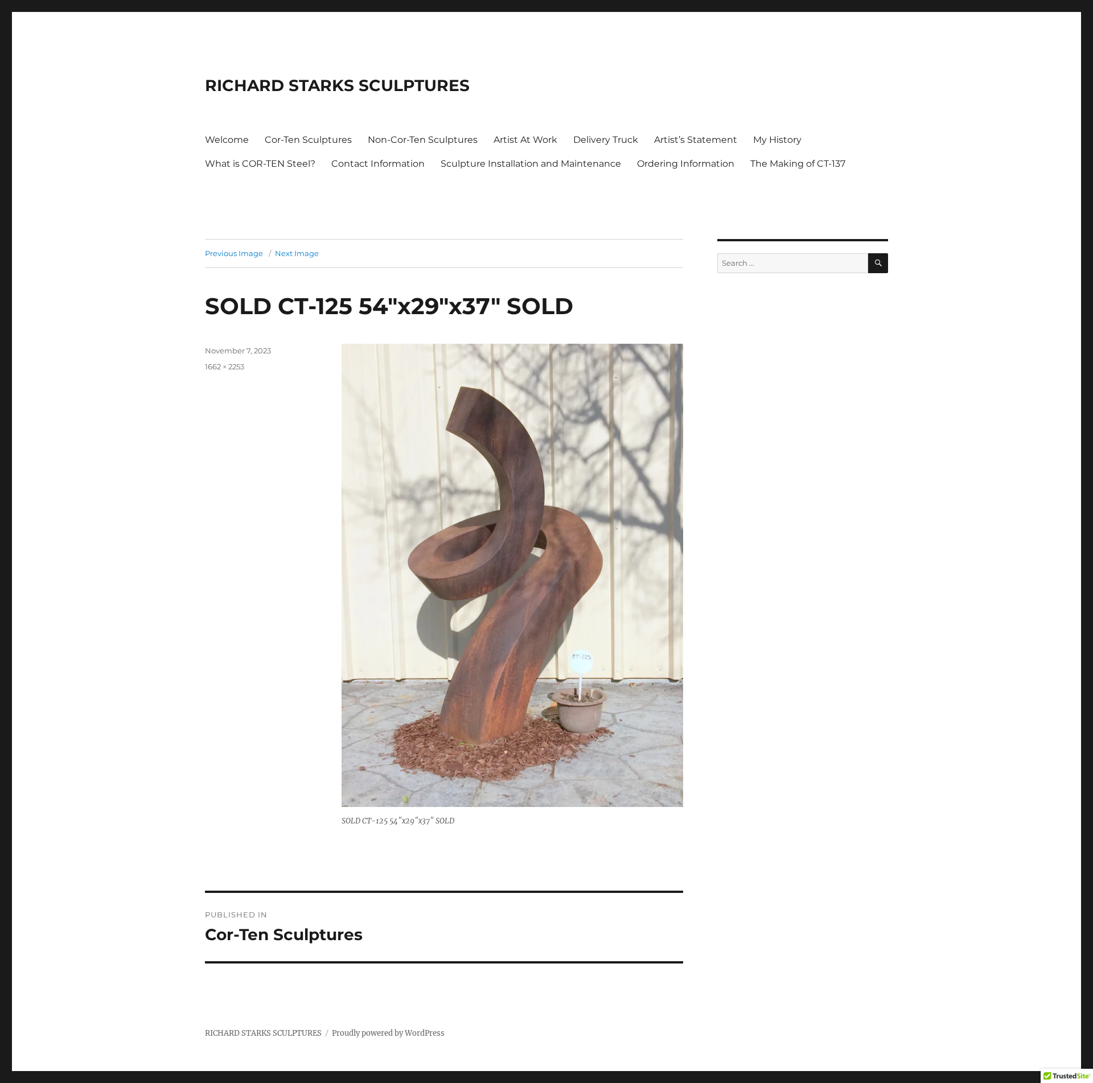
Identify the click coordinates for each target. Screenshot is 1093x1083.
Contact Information (378, 163)
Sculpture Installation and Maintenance (531, 163)
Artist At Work (525, 139)
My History (777, 139)
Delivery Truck (605, 139)
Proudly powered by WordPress (388, 1033)
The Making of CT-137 (797, 163)
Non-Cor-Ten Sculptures (423, 139)
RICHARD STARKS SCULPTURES (337, 85)
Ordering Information (685, 163)
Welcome (227, 139)
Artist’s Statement (695, 139)
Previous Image (234, 253)
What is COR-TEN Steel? (260, 163)
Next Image (297, 253)
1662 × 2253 (224, 366)
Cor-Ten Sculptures (308, 139)
